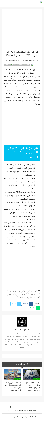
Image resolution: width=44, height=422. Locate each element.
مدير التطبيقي (11, 294)
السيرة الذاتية (33, 291)
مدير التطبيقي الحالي (23, 297)
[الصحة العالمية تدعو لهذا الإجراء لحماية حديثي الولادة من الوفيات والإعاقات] (31, 374)
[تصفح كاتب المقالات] (22, 322)
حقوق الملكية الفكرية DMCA (26, 410)
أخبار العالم (36, 379)
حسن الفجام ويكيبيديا (34, 294)
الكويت (25, 291)
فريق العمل (12, 410)
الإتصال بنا (11, 407)
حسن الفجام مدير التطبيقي (14, 291)
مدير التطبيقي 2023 (34, 297)
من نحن (33, 407)
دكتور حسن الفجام (21, 294)
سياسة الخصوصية (22, 407)
